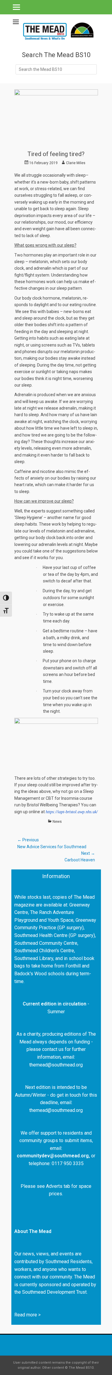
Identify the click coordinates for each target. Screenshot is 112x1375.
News (57, 821)
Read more (25, 1315)
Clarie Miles (75, 163)
